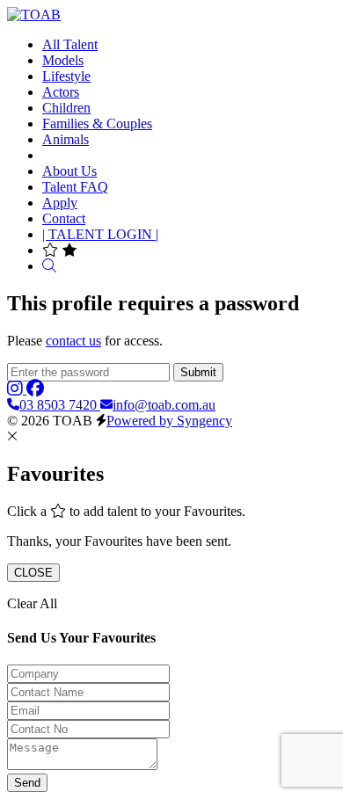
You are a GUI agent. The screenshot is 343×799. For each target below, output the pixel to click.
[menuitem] (70, 44)
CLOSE (33, 572)
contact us (73, 340)
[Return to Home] (34, 14)
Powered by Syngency (169, 420)
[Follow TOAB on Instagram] (16, 388)
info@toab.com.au (164, 404)
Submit (198, 372)
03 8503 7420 (59, 404)
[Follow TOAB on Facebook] (35, 388)
